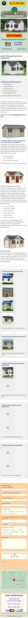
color (23, 193)
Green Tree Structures (14, 595)
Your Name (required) (7, 487)
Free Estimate (15, 35)
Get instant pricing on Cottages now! (12, 475)
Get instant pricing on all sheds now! (11, 95)
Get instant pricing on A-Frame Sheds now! (13, 328)
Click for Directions (14, 604)
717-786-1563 (18, 3)
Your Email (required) (6, 498)
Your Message (5, 537)
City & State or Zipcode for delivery (10, 493)
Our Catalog (18, 42)
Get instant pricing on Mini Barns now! (12, 436)
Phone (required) (5, 503)
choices (3, 195)
